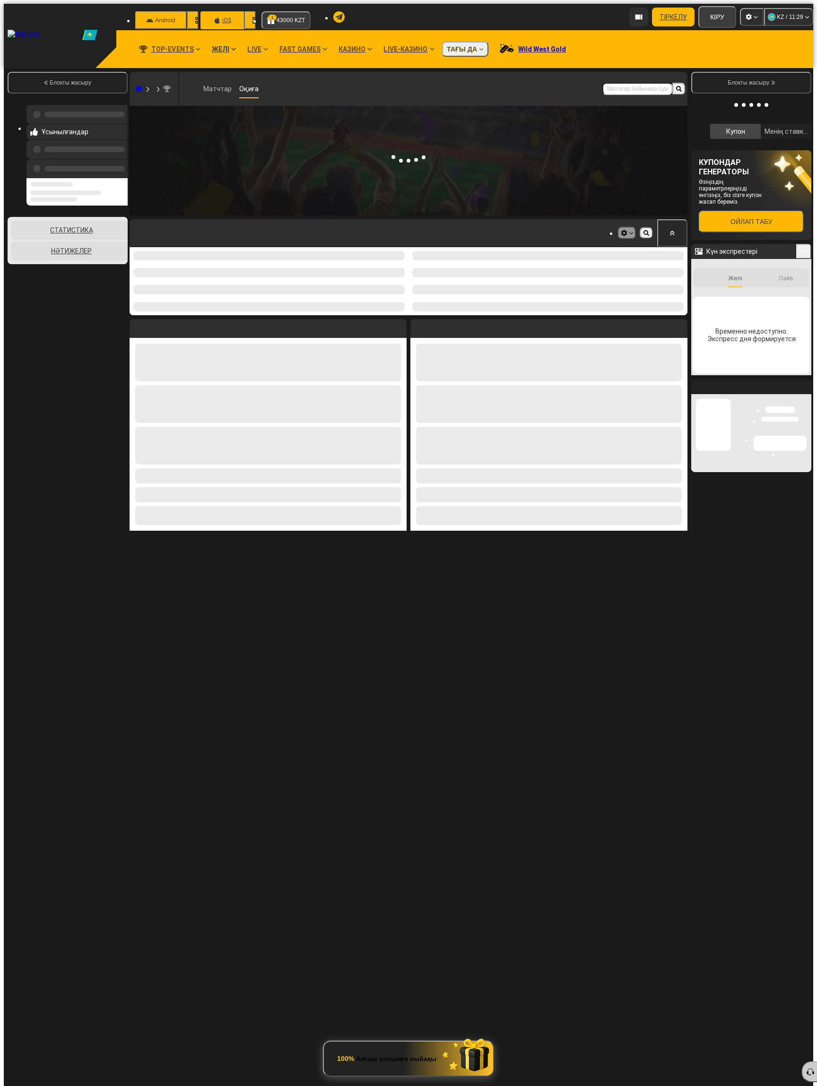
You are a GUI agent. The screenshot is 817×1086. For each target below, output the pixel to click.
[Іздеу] (679, 89)
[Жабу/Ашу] (803, 377)
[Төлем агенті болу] (638, 17)
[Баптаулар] (752, 17)
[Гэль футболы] (157, 88)
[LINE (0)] (139, 88)
